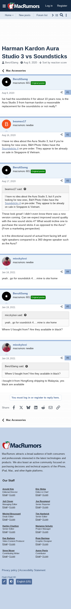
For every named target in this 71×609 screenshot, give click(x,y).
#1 (67, 92)
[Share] (62, 92)
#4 (67, 271)
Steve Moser (8, 550)
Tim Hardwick (42, 514)
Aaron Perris (42, 550)
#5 (67, 306)
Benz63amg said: (14, 366)
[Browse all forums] (57, 15)
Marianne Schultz (44, 526)
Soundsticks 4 (10, 148)
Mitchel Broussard (11, 514)
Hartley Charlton (10, 526)
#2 (67, 134)
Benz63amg (11, 62)
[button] (4, 6)
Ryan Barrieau (43, 538)
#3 (67, 180)
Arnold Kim (8, 489)
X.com (12, 495)
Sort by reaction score (54, 62)
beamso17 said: (13, 189)
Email (4, 495)
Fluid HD (12, 577)
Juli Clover (7, 501)
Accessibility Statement (32, 570)
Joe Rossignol (43, 501)
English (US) (24, 581)
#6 (67, 358)
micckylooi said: (14, 315)
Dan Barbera (8, 538)
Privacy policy (9, 570)
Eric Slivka (41, 489)
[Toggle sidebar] (67, 15)
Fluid (4, 577)
